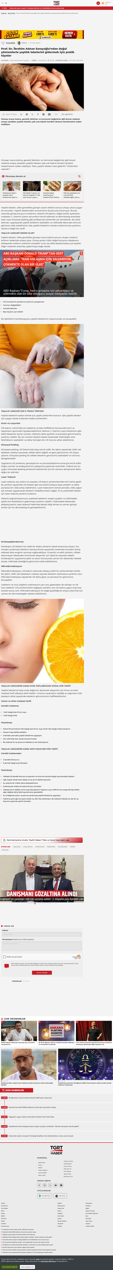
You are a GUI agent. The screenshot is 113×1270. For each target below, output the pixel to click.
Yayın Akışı (89, 1221)
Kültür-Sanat (61, 1206)
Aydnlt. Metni (67, 1174)
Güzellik (10, 43)
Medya (59, 1218)
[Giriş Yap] (98, 3)
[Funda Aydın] (19, 43)
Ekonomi (3, 1218)
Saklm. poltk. (41, 1175)
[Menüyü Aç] (6, 3)
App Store (61, 1196)
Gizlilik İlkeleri (68, 1164)
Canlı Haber (4, 1208)
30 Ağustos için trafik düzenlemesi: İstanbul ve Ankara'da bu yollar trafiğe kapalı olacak (27, 1245)
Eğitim (3, 1216)
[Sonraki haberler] (79, 176)
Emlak (3, 1221)
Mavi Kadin (11, 13)
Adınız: (5, 930)
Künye (40, 1165)
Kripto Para (61, 1208)
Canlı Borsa (4, 1206)
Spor (87, 1216)
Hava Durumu (5, 1226)
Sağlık (87, 1208)
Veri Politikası (67, 1171)
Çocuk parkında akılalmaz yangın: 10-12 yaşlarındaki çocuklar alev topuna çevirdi (37, 8)
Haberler (4, 13)
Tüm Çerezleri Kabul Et (9, 1267)
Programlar (89, 1203)
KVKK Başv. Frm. (68, 1176)
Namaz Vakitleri (62, 1221)
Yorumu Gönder (42, 972)
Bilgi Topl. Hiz (67, 1169)
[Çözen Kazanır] (42, 34)
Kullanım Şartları (68, 1161)
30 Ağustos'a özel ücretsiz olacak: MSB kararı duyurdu (30, 1098)
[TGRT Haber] (56, 3)
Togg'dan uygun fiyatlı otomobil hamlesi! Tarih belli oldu (31, 1117)
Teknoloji (88, 1218)
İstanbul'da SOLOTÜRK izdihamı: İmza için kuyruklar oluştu (32, 1107)
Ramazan (88, 1206)
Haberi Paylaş (11, 114)
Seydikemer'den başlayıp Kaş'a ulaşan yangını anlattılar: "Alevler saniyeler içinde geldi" (44, 1126)
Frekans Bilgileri (42, 1170)
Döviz (2, 1211)
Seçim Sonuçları (90, 1211)
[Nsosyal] (43, 114)
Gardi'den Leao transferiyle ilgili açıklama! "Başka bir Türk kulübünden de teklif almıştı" (27, 1252)
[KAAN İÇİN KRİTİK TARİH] (42, 878)
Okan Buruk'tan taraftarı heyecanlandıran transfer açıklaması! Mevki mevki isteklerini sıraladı (29, 1250)
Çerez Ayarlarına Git (27, 1267)
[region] (56, 1262)
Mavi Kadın (61, 1216)
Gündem (3, 1223)
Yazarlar (88, 1223)
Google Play (46, 1196)
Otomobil (60, 1223)
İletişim (40, 1167)
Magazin (60, 1213)
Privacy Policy (68, 1166)
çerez (38, 1259)
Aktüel (3, 1203)
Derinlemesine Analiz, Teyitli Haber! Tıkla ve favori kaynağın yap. (38, 840)
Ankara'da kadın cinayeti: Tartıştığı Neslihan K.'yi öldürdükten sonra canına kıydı (41, 1136)
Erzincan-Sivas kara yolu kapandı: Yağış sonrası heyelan (18, 1247)
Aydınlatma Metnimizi (48, 1261)
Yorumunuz (18, 939)
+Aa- (56, 114)
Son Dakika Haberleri (92, 1213)
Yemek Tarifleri (90, 1226)
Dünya (3, 1213)
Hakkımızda (41, 1162)
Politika (60, 1226)
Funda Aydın (35, 43)
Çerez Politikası (42, 1172)
